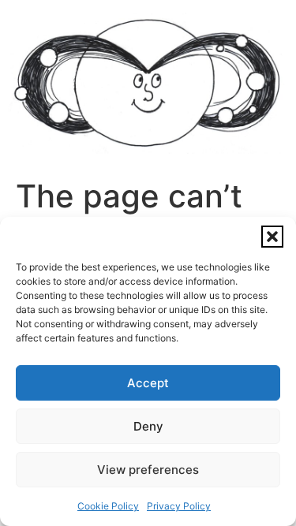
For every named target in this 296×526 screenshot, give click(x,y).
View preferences (148, 469)
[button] (272, 236)
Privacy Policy (179, 506)
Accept (148, 382)
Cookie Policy (108, 506)
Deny (148, 426)
